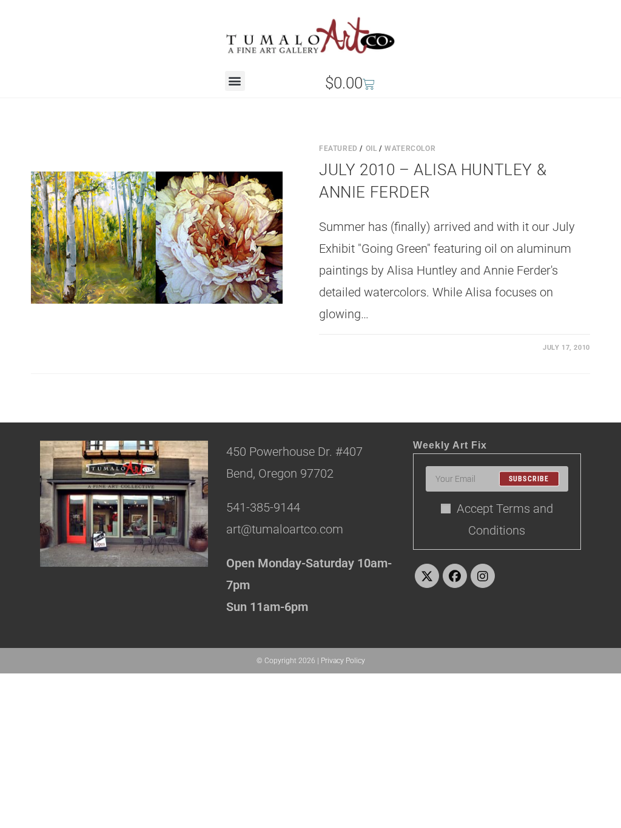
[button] (235, 81)
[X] (427, 576)
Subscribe (529, 479)
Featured (338, 148)
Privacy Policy (343, 660)
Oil (371, 148)
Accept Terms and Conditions (505, 519)
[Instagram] (483, 576)
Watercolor (409, 148)
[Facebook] (455, 576)
